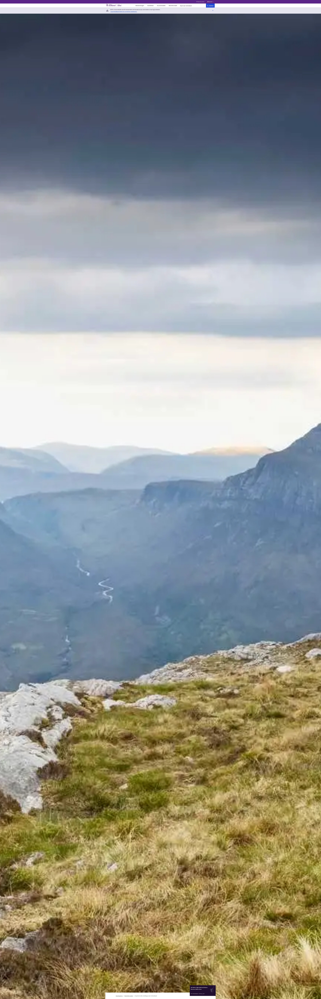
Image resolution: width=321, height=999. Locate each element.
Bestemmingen (140, 5)
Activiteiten (150, 5)
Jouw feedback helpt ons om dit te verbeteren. (123, 11)
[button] (213, 10)
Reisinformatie (173, 5)
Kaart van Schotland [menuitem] (186, 6)
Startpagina (119, 996)
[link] (210, 6)
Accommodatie (161, 5)
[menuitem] (140, 6)
